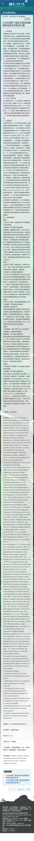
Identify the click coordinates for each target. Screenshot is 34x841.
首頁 (6, 16)
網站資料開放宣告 (17, 810)
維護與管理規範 (13, 809)
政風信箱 (5, 807)
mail (26, 19)
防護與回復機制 (24, 809)
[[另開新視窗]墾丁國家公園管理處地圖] (26, 825)
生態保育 (12, 16)
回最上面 (21, 789)
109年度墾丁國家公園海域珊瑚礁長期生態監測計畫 (17, 781)
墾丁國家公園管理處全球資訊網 (17, 4)
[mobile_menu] (3, 3)
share (28, 19)
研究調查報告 (21, 16)
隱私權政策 (23, 807)
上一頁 (12, 789)
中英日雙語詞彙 (13, 807)
